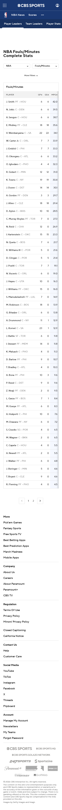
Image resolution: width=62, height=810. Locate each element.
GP (39, 95)
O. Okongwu (12, 156)
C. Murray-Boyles (15, 218)
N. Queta (11, 242)
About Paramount (13, 584)
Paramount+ (10, 589)
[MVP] (53, 767)
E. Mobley (11, 125)
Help (6, 650)
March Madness (12, 551)
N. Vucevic (11, 273)
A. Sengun (11, 117)
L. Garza (10, 398)
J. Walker (11, 461)
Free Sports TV (12, 534)
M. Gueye (11, 406)
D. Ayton (10, 211)
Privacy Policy (11, 616)
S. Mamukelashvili (15, 297)
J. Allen (10, 203)
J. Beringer (12, 468)
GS (46, 95)
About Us (9, 572)
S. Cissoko (11, 429)
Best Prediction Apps (16, 546)
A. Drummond (13, 320)
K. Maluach (12, 351)
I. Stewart (11, 343)
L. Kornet (11, 328)
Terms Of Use (11, 610)
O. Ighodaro (12, 164)
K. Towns (10, 179)
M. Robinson (12, 304)
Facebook (9, 688)
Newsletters (10, 726)
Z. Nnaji (10, 390)
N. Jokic (10, 109)
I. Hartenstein (13, 234)
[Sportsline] (44, 760)
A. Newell (11, 453)
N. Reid (10, 226)
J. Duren (10, 187)
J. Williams (12, 289)
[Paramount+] (13, 767)
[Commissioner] (35, 767)
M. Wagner (12, 437)
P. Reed (10, 382)
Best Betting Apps (14, 540)
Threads (8, 700)
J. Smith (10, 101)
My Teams (9, 732)
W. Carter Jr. (12, 140)
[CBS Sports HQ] (46, 748)
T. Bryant (10, 476)
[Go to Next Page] (40, 501)
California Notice (13, 636)
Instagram (9, 682)
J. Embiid (11, 148)
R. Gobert (11, 172)
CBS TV (8, 595)
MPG (53, 95)
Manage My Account (15, 720)
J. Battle (10, 336)
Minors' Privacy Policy (16, 621)
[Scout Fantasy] (22, 775)
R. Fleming (12, 484)
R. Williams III (13, 250)
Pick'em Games (12, 522)
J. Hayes (10, 281)
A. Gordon (11, 195)
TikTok (7, 677)
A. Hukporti (12, 414)
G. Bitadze (11, 312)
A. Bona (10, 375)
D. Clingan (11, 258)
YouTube (8, 671)
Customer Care (12, 656)
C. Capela (11, 445)
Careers (8, 578)
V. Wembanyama (14, 133)
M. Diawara (12, 422)
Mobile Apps (11, 557)
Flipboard (9, 706)
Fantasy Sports (12, 528)
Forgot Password (13, 738)
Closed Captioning (14, 630)
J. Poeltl (10, 265)
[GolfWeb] (41, 775)
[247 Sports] (20, 760)
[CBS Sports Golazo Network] (31, 754)
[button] (5, 5)
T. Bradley (11, 367)
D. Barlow (11, 359)
